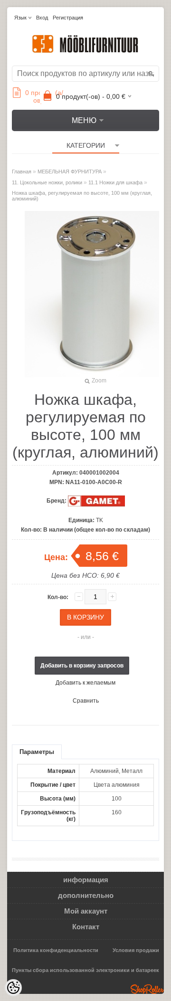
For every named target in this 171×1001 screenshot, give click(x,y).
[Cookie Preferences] (13, 987)
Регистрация (68, 17)
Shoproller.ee (147, 989)
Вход (42, 17)
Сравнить (86, 700)
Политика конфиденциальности (55, 950)
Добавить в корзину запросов (82, 665)
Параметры (36, 751)
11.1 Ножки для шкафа (115, 182)
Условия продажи (136, 950)
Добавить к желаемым (85, 682)
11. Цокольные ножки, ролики (47, 182)
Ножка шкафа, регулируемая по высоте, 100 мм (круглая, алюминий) (82, 195)
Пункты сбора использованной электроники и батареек (85, 970)
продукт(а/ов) (44, 96)
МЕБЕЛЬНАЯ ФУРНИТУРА (70, 171)
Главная (21, 171)
